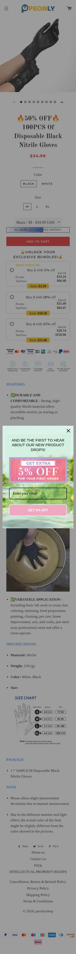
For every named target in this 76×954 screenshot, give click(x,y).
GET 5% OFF (38, 510)
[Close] (68, 431)
